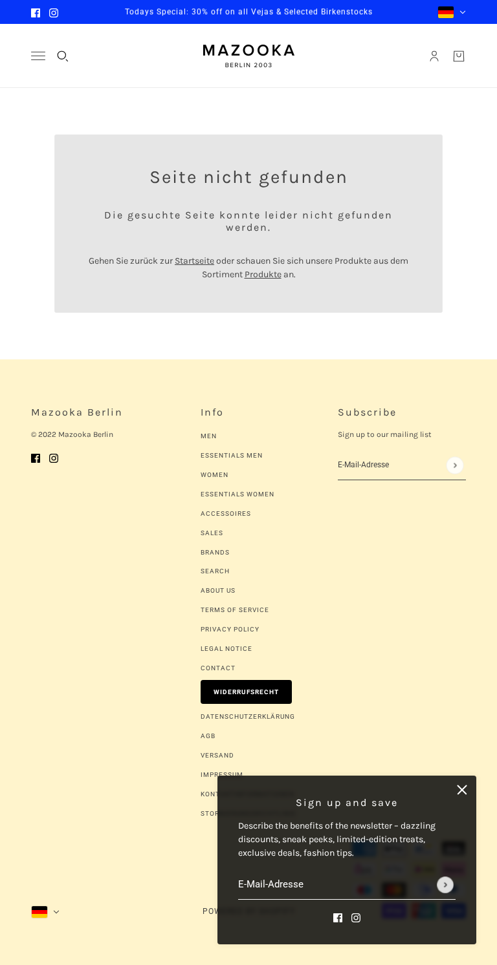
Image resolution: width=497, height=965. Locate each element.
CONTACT (218, 668)
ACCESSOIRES (226, 513)
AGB (208, 735)
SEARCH (215, 571)
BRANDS (215, 552)
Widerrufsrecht (246, 691)
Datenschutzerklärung (248, 716)
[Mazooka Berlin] (248, 56)
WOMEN (214, 474)
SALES (212, 532)
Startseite (194, 260)
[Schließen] (462, 789)
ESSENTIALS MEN (232, 455)
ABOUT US (218, 590)
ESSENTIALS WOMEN (237, 494)
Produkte (263, 274)
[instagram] (53, 12)
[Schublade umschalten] (38, 56)
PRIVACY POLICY (230, 629)
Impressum (222, 774)
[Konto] (434, 56)
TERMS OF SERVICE (235, 609)
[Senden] (445, 884)
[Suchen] (63, 56)
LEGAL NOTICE (226, 648)
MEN (209, 436)
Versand (217, 755)
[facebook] (35, 12)
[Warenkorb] (459, 56)
